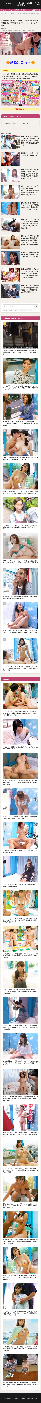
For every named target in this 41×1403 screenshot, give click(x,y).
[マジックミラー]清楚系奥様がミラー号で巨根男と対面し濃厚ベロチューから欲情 (30, 255)
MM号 (9, 30)
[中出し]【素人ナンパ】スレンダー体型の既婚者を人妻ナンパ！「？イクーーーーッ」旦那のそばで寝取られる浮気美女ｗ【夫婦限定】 (20, 991)
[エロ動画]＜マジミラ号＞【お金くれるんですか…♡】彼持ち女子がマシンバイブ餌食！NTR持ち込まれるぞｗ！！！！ (30, 141)
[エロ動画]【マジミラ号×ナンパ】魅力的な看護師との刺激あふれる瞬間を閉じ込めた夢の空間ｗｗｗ (30, 289)
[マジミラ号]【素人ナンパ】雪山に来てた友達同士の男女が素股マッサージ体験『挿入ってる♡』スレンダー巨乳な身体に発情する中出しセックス (20, 668)
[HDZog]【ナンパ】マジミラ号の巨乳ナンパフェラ (29, 154)
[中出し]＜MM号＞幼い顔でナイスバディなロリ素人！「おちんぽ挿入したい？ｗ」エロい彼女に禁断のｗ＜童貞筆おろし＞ (20, 492)
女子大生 (26, 30)
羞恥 (33, 30)
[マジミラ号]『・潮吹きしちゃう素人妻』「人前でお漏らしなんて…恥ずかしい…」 (20, 851)
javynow (5, 30)
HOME (5, 13)
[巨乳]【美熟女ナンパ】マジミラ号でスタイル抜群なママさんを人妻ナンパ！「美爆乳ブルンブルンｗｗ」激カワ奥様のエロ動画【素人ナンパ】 (20, 1205)
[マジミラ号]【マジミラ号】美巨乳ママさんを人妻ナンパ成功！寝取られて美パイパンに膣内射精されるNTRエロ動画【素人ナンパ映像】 (20, 1170)
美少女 (5, 310)
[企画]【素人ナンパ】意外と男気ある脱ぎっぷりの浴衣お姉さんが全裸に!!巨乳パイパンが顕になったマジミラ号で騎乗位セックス (20, 1134)
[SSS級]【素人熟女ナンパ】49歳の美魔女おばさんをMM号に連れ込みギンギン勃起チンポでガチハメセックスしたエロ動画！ (20, 352)
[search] (36, 306)
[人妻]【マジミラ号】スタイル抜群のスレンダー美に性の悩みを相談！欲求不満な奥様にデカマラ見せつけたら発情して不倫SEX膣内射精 (20, 1027)
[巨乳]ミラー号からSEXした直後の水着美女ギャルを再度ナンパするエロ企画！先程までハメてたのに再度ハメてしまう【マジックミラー (20, 1384)
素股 (30, 30)
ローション (14, 30)
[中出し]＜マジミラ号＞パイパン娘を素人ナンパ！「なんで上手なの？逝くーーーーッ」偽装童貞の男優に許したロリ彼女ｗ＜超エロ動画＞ (20, 782)
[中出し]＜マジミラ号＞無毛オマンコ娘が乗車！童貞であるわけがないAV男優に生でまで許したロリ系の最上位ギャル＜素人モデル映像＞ (30, 241)
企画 (22, 30)
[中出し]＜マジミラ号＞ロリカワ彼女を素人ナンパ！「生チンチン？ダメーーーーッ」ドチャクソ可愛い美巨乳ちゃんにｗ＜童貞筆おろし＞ (20, 1277)
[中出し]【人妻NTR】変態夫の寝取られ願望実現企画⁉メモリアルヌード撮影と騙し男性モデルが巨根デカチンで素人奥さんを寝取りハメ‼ (20, 1098)
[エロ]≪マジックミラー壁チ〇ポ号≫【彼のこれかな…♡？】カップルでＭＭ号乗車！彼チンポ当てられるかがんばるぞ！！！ (30, 174)
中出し (19, 30)
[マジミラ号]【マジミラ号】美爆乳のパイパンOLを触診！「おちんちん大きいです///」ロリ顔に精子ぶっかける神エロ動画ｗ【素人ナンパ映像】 (20, 1241)
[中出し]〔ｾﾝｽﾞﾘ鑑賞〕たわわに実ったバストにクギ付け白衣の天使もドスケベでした (20, 748)
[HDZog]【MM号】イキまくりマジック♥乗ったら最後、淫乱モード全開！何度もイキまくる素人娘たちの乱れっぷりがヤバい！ (20, 562)
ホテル (15, 310)
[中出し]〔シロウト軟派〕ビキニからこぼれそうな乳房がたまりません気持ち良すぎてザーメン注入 (20, 817)
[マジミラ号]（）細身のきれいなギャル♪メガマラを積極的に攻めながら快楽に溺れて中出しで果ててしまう (30, 206)
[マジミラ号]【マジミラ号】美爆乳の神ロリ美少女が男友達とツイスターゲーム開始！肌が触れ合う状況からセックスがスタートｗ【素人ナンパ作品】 (20, 713)
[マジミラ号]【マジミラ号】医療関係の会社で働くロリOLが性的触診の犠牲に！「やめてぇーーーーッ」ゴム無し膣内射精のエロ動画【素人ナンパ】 (20, 1313)
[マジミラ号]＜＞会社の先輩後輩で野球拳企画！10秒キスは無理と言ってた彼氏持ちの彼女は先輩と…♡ (20, 597)
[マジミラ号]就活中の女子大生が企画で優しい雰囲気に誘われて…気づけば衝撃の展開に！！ (20, 885)
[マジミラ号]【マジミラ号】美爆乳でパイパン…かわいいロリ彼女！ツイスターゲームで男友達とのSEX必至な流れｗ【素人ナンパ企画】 (20, 955)
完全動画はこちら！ (20, 109)
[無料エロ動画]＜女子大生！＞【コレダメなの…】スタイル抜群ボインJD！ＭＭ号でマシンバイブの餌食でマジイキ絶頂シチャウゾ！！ (30, 273)
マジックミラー (23, 310)
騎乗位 (10, 310)
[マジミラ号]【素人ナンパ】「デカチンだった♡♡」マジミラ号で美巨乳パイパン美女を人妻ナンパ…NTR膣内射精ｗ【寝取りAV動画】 (20, 1348)
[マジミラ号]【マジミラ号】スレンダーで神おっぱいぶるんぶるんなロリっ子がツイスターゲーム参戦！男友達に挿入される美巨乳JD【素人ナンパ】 (20, 920)
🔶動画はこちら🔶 (20, 62)
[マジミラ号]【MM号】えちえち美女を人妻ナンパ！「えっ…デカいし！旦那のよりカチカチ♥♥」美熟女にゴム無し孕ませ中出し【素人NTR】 (20, 387)
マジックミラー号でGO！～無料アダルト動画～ (20, 4)
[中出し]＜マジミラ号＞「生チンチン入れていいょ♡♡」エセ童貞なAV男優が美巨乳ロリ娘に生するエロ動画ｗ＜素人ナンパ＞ (30, 190)
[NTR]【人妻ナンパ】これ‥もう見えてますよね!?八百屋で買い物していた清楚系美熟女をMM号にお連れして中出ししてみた (20, 632)
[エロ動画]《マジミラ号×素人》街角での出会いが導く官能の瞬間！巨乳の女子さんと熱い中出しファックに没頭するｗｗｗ (30, 223)
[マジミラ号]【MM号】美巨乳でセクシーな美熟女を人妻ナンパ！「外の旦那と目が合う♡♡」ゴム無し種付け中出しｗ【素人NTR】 (20, 423)
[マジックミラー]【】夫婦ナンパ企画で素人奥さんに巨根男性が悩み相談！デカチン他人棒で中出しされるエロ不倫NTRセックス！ (20, 527)
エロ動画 (11, 13)
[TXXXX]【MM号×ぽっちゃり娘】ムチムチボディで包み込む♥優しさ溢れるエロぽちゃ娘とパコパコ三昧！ (20, 458)
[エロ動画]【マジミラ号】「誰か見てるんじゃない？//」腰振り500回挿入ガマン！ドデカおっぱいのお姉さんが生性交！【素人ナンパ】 (20, 1063)
